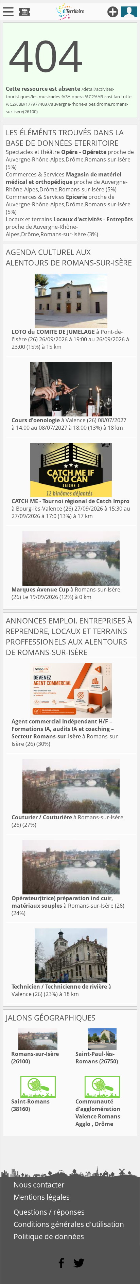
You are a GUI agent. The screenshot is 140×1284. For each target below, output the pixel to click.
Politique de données (49, 1236)
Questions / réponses (49, 1212)
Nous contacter (39, 1184)
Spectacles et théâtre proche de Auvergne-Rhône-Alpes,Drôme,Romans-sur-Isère (70, 155)
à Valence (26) (54, 420)
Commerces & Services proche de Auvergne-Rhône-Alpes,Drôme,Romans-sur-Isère (66, 182)
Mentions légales (42, 1197)
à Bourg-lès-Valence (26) (70, 504)
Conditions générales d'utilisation (69, 1224)
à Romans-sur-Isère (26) (66, 733)
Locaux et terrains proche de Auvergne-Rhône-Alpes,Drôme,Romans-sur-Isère (69, 227)
